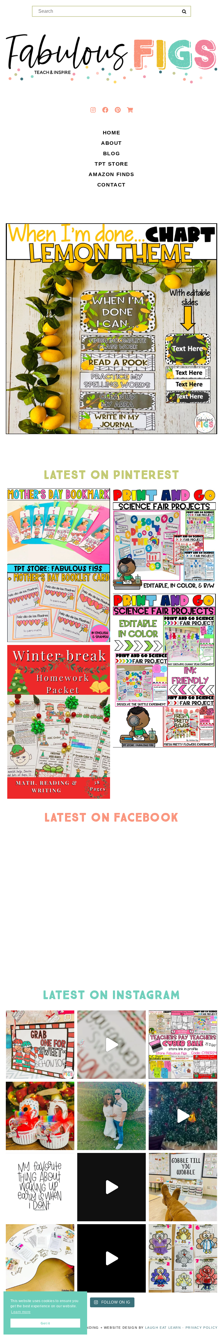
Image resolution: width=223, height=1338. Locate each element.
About (111, 143)
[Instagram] (93, 110)
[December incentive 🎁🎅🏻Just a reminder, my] (111, 1044)
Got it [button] (45, 1323)
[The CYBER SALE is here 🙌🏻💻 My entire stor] (183, 1044)
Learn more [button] (20, 1312)
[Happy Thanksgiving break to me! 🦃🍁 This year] (183, 1187)
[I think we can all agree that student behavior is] (40, 1044)
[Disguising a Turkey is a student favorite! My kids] (111, 1258)
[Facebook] (105, 110)
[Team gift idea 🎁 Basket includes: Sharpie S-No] (40, 1116)
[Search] (184, 11)
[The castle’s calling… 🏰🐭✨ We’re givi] (183, 1116)
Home (111, 133)
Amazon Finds (111, 174)
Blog (111, 153)
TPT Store (111, 164)
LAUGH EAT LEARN (163, 1327)
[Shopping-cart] (130, 110)
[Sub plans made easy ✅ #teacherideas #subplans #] (40, 1258)
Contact (111, 185)
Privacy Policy (202, 1327)
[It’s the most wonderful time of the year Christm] (111, 1187)
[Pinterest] (118, 110)
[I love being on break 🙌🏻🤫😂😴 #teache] (40, 1187)
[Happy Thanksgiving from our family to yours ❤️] (111, 1116)
